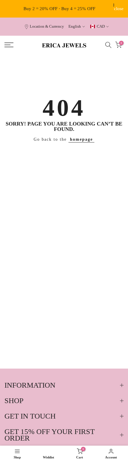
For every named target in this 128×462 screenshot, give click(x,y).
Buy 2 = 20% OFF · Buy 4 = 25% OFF (59, 8)
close (119, 9)
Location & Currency (47, 26)
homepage (81, 139)
